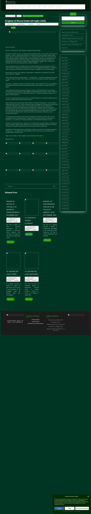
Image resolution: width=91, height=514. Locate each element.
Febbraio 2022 (65, 123)
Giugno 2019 (65, 155)
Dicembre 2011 (65, 199)
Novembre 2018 (66, 167)
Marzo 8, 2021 (10, 24)
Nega (69, 508)
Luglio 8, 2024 (30, 277)
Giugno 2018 (65, 173)
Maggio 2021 (65, 142)
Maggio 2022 (65, 117)
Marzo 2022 (65, 120)
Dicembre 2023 (65, 92)
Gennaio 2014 (65, 192)
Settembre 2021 (66, 129)
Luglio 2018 (65, 170)
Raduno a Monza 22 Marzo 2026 (70, 32)
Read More (11, 242)
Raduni (19, 15)
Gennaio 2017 (65, 189)
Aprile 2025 (64, 67)
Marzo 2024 (65, 85)
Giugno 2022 (65, 114)
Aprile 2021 (64, 145)
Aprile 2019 (64, 158)
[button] (88, 496)
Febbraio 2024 (65, 89)
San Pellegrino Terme (67, 35)
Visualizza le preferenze (82, 508)
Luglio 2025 (65, 60)
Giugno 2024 (65, 82)
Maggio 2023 (65, 98)
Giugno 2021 (65, 139)
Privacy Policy (35, 319)
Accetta (59, 508)
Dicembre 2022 (65, 107)
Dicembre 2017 (65, 180)
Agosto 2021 (65, 133)
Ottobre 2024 (65, 76)
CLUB (34, 6)
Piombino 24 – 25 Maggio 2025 (69, 41)
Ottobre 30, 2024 (31, 227)
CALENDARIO (22, 6)
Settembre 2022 (66, 111)
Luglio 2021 (65, 136)
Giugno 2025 (65, 63)
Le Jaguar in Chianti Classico (30, 220)
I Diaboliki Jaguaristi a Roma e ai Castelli (72, 38)
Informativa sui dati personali (74, 511)
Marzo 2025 (65, 70)
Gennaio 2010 (65, 205)
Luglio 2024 (65, 79)
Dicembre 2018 (65, 164)
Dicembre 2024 (65, 73)
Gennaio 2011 (65, 202)
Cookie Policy (65, 511)
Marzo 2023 (65, 101)
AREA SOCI (51, 6)
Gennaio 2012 (65, 195)
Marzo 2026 (65, 57)
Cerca (73, 14)
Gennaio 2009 (65, 208)
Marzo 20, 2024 (12, 277)
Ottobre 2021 (65, 126)
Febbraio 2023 (65, 104)
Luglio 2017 (65, 186)
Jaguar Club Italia (11, 6)
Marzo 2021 (65, 148)
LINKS (39, 6)
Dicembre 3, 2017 (12, 218)
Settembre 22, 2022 (49, 218)
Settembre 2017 (66, 183)
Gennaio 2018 (65, 177)
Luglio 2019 (65, 151)
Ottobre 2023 (65, 95)
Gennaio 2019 (65, 161)
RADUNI (29, 6)
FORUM (44, 6)
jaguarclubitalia (21, 24)
